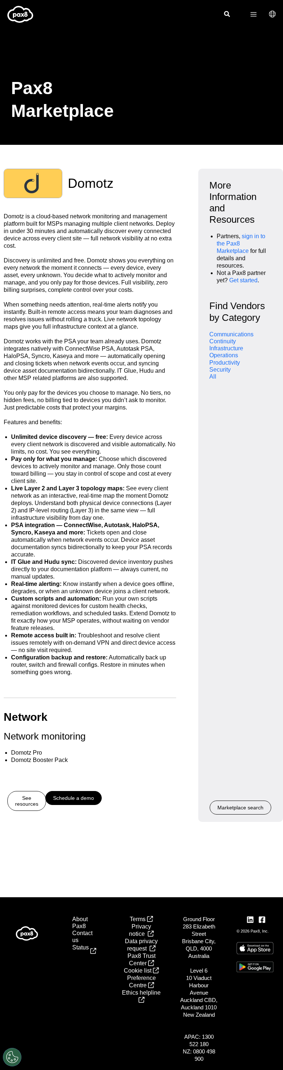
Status (81, 951)
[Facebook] (262, 919)
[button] (227, 15)
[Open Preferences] (12, 1057)
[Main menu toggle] (253, 14)
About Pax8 (80, 922)
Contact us (82, 936)
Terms (138, 919)
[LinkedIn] (250, 919)
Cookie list (138, 970)
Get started (243, 280)
